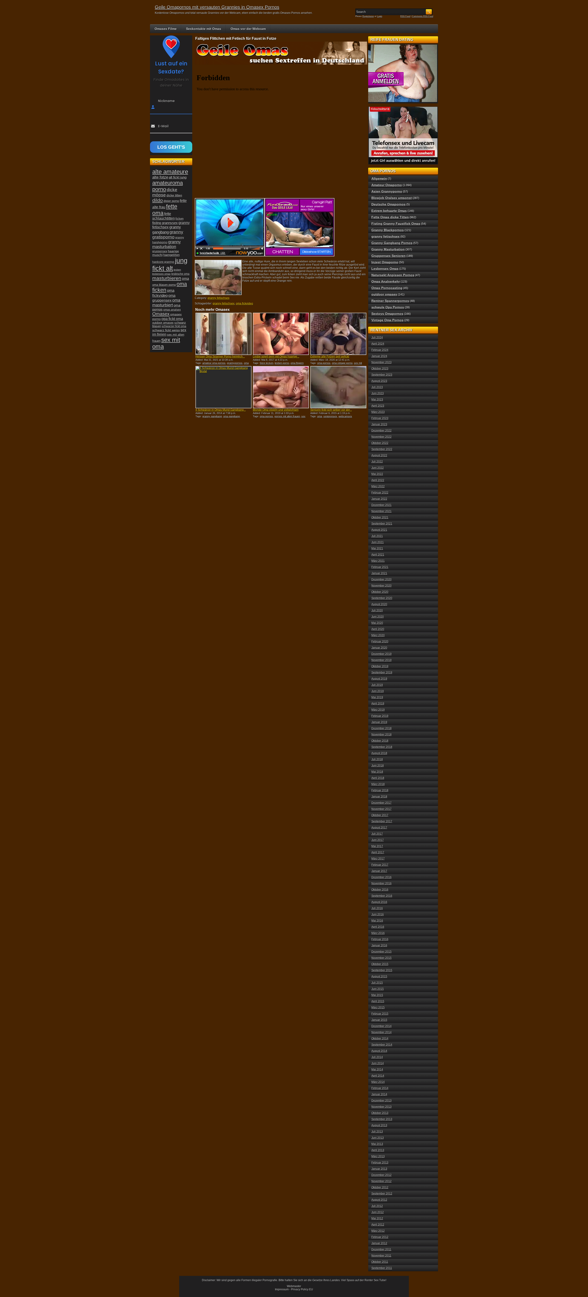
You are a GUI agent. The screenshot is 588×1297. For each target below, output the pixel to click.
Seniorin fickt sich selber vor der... (331, 410)
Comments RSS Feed (422, 16)
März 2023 (378, 412)
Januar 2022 (379, 498)
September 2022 (381, 449)
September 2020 (381, 598)
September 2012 (381, 1193)
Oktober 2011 (379, 1261)
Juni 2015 (377, 988)
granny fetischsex (218, 298)
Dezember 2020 (381, 579)
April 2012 (377, 1224)
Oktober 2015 (379, 964)
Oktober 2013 (379, 1113)
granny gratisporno (167, 234)
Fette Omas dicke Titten (390, 217)
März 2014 (378, 1082)
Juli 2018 (377, 759)
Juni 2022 (377, 467)
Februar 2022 (379, 492)
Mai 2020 (377, 622)
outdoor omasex (163, 322)
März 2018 (378, 784)
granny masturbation (166, 244)
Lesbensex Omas (385, 268)
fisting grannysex (165, 223)
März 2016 (378, 933)
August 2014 (379, 1051)
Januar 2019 (379, 722)
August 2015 (379, 976)
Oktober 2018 (379, 740)
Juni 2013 (377, 1137)
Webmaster (294, 1286)
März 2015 (378, 1007)
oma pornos (324, 363)
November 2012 (381, 1181)
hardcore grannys (163, 262)
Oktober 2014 (379, 1038)
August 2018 (379, 753)
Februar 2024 (379, 350)
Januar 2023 (379, 424)
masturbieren (166, 278)
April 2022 (377, 480)
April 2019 (377, 703)
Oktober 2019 (379, 666)
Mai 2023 (377, 399)
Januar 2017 (379, 871)
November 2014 (381, 1032)
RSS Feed (405, 16)
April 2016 (377, 926)
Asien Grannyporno (386, 191)
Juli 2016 (377, 908)
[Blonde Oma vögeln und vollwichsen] (281, 387)
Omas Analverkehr (385, 281)
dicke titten (174, 195)
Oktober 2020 (379, 591)
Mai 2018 (377, 771)
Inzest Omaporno (384, 262)
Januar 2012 (379, 1243)
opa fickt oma (172, 319)
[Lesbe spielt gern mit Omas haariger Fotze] (281, 334)
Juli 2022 (377, 461)
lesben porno (282, 363)
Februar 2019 (379, 716)
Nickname (166, 101)
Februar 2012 (379, 1237)
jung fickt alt (169, 264)
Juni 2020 (377, 616)
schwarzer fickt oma (174, 326)
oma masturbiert (166, 302)
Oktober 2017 (379, 815)
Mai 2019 (377, 697)
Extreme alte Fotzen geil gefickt (329, 356)
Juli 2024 (377, 337)
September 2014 (381, 1044)
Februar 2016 (379, 939)
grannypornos (235, 363)
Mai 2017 (377, 846)
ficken (179, 218)
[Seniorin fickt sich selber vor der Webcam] (338, 387)
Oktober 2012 (379, 1187)
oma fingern (297, 363)
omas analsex (172, 309)
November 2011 (381, 1255)
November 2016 (381, 883)
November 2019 (381, 660)
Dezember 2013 (381, 1100)
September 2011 (381, 1268)
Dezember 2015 (381, 951)
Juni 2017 (377, 840)
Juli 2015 (377, 982)
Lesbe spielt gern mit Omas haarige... (276, 356)
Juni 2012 (377, 1212)
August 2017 (379, 827)
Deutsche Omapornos (388, 204)
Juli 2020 (377, 610)
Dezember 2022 (381, 430)
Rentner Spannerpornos (390, 301)
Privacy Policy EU (302, 1289)
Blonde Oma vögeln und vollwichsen (276, 410)
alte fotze (160, 177)
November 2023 (381, 362)
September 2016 (381, 895)
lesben (177, 269)
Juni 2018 (377, 765)
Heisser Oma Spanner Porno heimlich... (220, 356)
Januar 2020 (379, 647)
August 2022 (379, 455)
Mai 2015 (377, 995)
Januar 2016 (379, 945)
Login (379, 16)
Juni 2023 (377, 393)
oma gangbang (231, 416)
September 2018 (381, 747)
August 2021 (379, 529)
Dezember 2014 (381, 1026)
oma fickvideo (244, 303)
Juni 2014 (377, 1063)
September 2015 (381, 970)
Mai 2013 (377, 1144)
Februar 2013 (379, 1162)
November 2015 (381, 957)
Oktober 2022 (379, 443)
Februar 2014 (379, 1088)
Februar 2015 (379, 1013)
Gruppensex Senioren (388, 256)
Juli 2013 (377, 1131)
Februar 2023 (379, 418)
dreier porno (171, 201)
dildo (157, 200)
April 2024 (377, 343)
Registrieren (368, 16)
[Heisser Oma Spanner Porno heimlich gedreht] (223, 334)
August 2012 (379, 1199)
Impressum (282, 1289)
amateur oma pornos (214, 363)
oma (319, 416)
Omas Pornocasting (386, 288)
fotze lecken (266, 363)
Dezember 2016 (381, 877)
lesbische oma (180, 273)
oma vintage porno (342, 363)
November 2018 (381, 734)
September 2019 (381, 672)
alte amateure (170, 171)
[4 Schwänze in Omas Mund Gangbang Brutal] (223, 387)
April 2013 (377, 1150)
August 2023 (379, 381)
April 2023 (377, 405)
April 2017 (377, 852)
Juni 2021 (377, 542)
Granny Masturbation (388, 249)
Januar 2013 (379, 1168)
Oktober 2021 (379, 517)
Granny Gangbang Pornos (392, 243)
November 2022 (381, 436)
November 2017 (381, 809)
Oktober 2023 (379, 368)
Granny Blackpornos (387, 230)
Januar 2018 (379, 796)
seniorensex (330, 416)
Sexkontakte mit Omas (203, 29)
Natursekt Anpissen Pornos (392, 275)
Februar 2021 (379, 567)
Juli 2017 (377, 833)
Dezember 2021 (381, 505)
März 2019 (378, 709)
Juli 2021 (377, 536)
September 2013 (381, 1119)
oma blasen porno (164, 285)
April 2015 (377, 1001)
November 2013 (381, 1106)
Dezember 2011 (381, 1249)
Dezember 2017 (381, 802)
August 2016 (379, 902)
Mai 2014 (377, 1069)
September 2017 (381, 821)
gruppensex (159, 251)
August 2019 (379, 678)
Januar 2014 (379, 1094)
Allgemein (379, 178)
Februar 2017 (379, 864)
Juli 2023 (377, 387)
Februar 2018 (379, 790)
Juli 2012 (377, 1206)
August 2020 (379, 604)
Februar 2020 (379, 641)
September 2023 (381, 374)
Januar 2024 (379, 356)
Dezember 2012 (381, 1175)
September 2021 (381, 523)
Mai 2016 (377, 920)
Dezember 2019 (381, 654)
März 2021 (378, 560)
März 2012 (378, 1230)
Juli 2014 (377, 1057)
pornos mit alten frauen (287, 416)
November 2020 (381, 585)
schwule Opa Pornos (387, 307)
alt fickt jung (178, 177)
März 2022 (378, 486)
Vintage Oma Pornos (387, 320)
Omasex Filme (166, 29)
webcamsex (345, 416)
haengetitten (171, 255)
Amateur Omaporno (386, 185)
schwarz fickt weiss (166, 330)
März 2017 (378, 858)
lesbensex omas (161, 273)
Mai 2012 (377, 1218)
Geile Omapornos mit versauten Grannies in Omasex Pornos (217, 7)
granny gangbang (212, 416)
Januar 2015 (379, 1020)
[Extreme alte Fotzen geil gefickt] (338, 334)
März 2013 (378, 1156)
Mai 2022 (377, 474)
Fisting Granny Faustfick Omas (395, 223)
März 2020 (378, 635)
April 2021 (377, 554)
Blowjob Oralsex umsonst (391, 198)
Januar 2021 (379, 573)
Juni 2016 (377, 914)
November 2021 (381, 511)
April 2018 (377, 778)
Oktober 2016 (379, 889)
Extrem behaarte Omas (389, 211)
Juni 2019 (377, 691)
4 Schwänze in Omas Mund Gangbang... (220, 410)
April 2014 (377, 1075)
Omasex (161, 313)
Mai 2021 (377, 548)
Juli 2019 (377, 685)
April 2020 (377, 629)
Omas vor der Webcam (248, 29)
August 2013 (379, 1125)
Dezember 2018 (381, 728)
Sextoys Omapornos (387, 313)
